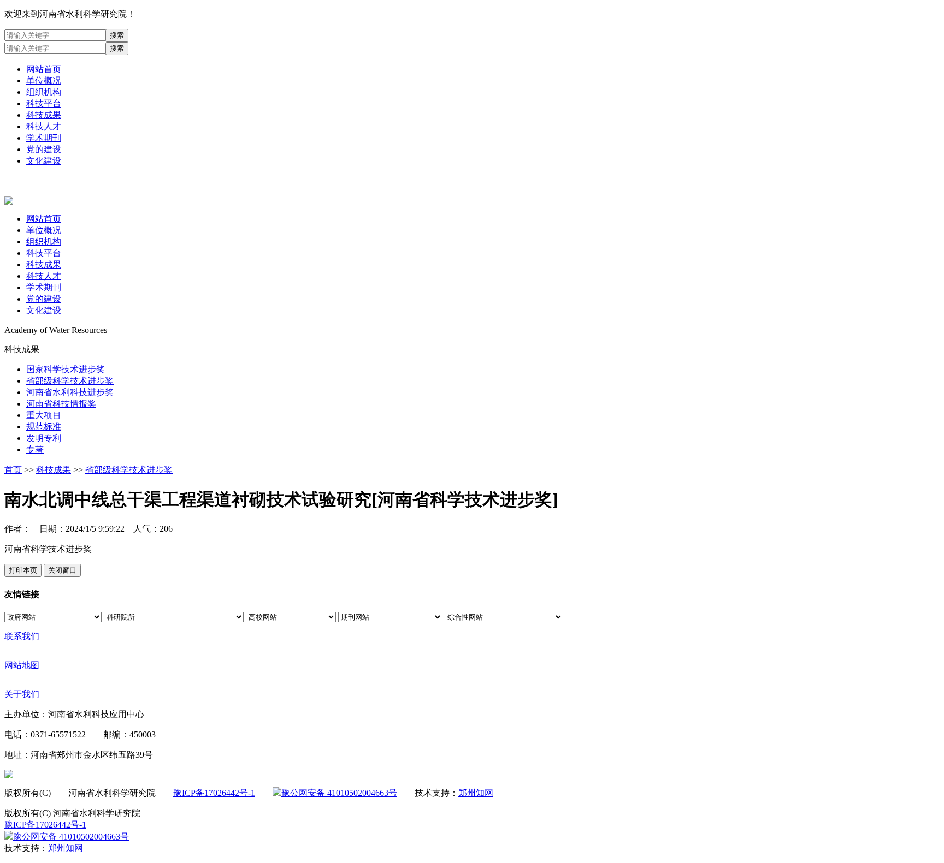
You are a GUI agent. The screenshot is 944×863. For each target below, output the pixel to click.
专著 (35, 449)
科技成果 (43, 115)
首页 (13, 469)
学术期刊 (43, 137)
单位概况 (43, 80)
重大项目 (43, 415)
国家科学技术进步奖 (65, 369)
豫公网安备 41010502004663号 (339, 792)
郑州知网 (475, 792)
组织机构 (43, 92)
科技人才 (43, 126)
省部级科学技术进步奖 (70, 380)
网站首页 (43, 69)
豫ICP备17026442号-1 (214, 792)
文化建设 (43, 160)
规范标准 (43, 426)
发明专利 (43, 438)
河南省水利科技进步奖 (70, 392)
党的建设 (43, 149)
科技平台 (43, 103)
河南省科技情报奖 (61, 403)
